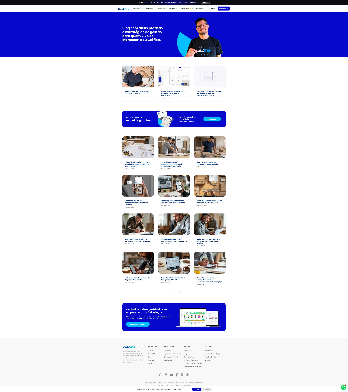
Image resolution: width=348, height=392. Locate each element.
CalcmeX (172, 9)
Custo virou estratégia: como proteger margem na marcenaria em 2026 (209, 93)
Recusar (207, 389)
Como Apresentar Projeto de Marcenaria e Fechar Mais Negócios (208, 241)
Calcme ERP (161, 9)
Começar (222, 8)
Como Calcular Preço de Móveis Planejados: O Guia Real (173, 279)
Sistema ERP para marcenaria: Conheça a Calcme (137, 92)
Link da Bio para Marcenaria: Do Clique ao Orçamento (138, 279)
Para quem (149, 9)
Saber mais (204, 2)
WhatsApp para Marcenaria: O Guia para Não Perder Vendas (173, 202)
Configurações (177, 389)
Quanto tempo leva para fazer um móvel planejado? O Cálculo (137, 240)
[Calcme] (123, 8)
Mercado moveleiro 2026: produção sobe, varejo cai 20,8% (174, 240)
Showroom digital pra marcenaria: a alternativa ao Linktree (136, 203)
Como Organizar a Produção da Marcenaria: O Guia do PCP (209, 202)
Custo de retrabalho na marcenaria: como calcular (207, 163)
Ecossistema (137, 9)
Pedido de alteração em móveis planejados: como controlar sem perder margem (138, 164)
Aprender (198, 9)
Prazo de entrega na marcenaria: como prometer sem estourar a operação (172, 164)
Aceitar (197, 389)
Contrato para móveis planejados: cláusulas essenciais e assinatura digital (209, 280)
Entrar (213, 8)
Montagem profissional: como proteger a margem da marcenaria (173, 93)
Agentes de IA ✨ (185, 9)
